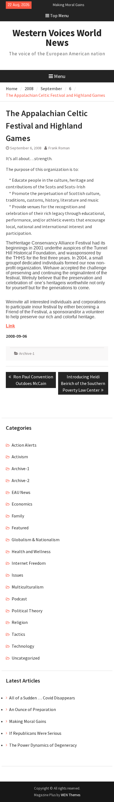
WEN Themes (70, 795)
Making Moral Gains (68, 4)
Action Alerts (24, 445)
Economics (22, 504)
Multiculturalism (27, 587)
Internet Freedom (29, 563)
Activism (20, 456)
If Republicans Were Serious (35, 733)
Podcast (19, 599)
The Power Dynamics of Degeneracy (43, 745)
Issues (17, 575)
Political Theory (27, 610)
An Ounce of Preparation (32, 709)
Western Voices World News (57, 38)
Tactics (18, 634)
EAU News (21, 492)
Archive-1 (27, 353)
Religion (20, 622)
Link (10, 326)
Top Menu (59, 15)
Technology (23, 646)
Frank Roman (59, 147)
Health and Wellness (31, 551)
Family (18, 516)
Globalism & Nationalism (35, 539)
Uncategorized (26, 658)
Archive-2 (20, 480)
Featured (20, 527)
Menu (59, 76)
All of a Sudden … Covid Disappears (42, 698)
